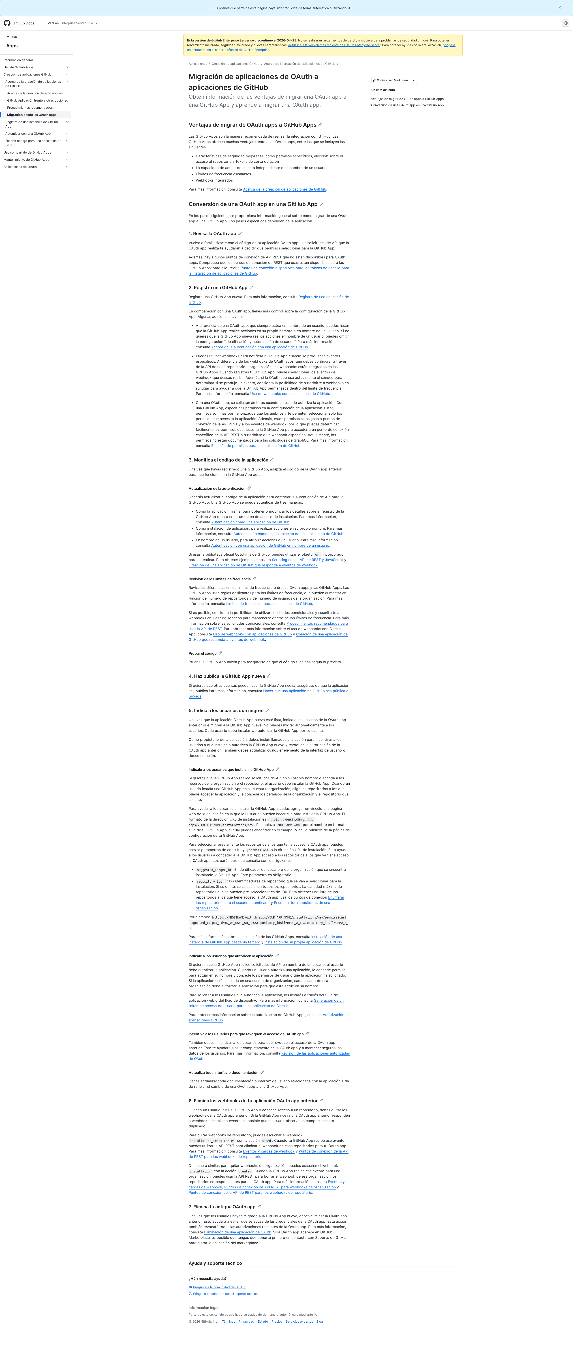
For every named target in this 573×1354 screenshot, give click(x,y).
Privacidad (246, 1321)
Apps (12, 45)
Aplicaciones (198, 63)
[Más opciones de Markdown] (413, 80)
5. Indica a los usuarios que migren (226, 710)
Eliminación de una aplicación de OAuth (237, 1232)
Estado (263, 1321)
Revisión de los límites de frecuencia (220, 579)
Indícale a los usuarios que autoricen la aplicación (231, 956)
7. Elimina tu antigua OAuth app (222, 1206)
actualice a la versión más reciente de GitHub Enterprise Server (334, 45)
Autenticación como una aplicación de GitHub (250, 522)
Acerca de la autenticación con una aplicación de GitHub (259, 347)
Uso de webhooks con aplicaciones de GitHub (289, 393)
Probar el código (203, 653)
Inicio (14, 36)
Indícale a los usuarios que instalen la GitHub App (231, 769)
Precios (277, 1321)
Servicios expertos (299, 1321)
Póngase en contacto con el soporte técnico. (226, 1294)
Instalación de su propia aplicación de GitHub (303, 942)
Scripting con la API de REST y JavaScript (307, 559)
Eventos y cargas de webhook (269, 1151)
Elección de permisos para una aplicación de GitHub (255, 445)
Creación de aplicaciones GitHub (235, 63)
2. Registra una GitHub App (218, 287)
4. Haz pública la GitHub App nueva (227, 676)
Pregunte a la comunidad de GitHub (219, 1287)
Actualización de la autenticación (217, 488)
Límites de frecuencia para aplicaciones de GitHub (269, 603)
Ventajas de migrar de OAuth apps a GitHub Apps (252, 124)
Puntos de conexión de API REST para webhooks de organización (280, 1187)
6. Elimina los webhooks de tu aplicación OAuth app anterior (253, 1100)
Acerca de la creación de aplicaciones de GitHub (299, 63)
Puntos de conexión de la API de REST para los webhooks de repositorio (250, 1192)
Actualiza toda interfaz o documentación (224, 1072)
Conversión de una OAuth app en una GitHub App (253, 204)
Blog (319, 1321)
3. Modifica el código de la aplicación (228, 460)
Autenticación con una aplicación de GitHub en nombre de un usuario (270, 545)
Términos (228, 1321)
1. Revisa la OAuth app (212, 233)
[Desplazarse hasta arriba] (563, 1344)
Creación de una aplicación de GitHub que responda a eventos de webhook (253, 565)
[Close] (560, 7)
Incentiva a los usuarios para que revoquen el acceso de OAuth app (246, 1034)
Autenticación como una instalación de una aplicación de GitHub (288, 533)
